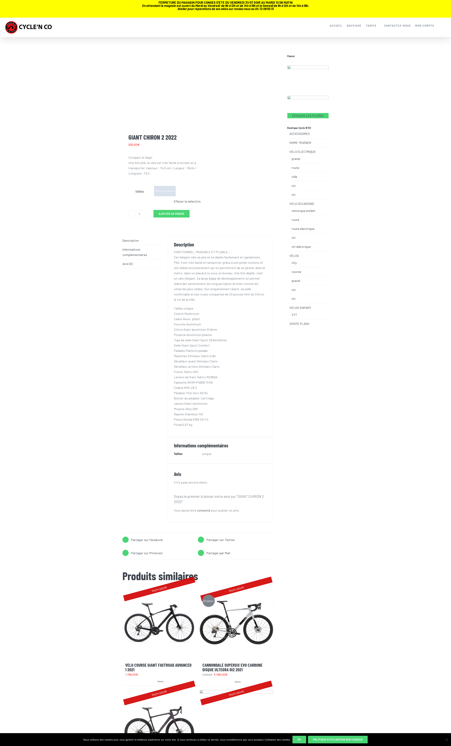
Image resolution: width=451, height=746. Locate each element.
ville (294, 177)
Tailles (139, 191)
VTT (294, 315)
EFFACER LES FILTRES (308, 116)
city (294, 263)
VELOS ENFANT (300, 308)
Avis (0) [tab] (127, 264)
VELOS (294, 256)
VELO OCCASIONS (301, 204)
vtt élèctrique (301, 247)
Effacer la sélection (187, 201)
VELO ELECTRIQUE (302, 152)
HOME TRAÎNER (300, 143)
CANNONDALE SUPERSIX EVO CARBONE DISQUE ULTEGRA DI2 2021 (232, 667)
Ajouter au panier (171, 213)
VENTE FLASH (299, 324)
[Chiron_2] (158, 89)
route (295, 168)
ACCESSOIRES (299, 134)
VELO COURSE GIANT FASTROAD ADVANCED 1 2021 (158, 667)
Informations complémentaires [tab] (134, 252)
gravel (296, 159)
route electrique (303, 229)
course (296, 272)
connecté (203, 510)
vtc (294, 186)
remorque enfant (303, 211)
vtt (294, 195)
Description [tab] (130, 240)
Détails (160, 681)
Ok (299, 739)
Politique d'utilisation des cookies (338, 739)
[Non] (446, 739)
